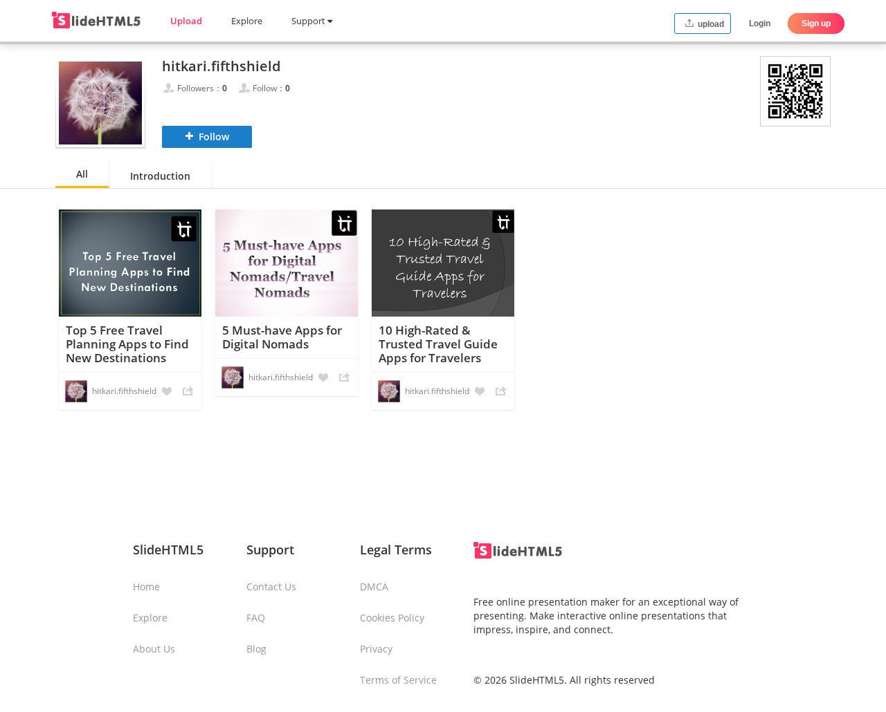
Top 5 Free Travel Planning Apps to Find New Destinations (127, 344)
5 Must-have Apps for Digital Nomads (282, 337)
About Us (154, 648)
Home (146, 586)
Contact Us (271, 586)
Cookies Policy (392, 617)
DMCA (374, 586)
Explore (246, 21)
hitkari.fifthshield (124, 391)
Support (309, 21)
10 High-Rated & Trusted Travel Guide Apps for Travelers (438, 344)
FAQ (255, 617)
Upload (186, 21)
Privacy (376, 648)
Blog (256, 648)
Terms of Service (398, 679)
